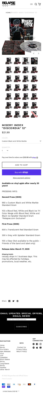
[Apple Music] (37, 348)
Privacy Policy (21, 349)
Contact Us (21, 347)
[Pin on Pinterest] (18, 301)
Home (8, 12)
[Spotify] (34, 348)
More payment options (21, 178)
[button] (36, 4)
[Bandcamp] (34, 344)
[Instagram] (41, 344)
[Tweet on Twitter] (13, 301)
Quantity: (6, 147)
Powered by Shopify (7, 378)
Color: (5, 138)
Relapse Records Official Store (17, 375)
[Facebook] (37, 344)
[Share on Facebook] (9, 301)
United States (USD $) (10, 391)
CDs (1, 355)
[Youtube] (41, 348)
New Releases (5, 351)
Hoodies (3, 367)
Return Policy (22, 351)
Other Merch (5, 369)
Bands (2, 347)
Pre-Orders (4, 349)
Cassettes (3, 357)
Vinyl (2, 353)
